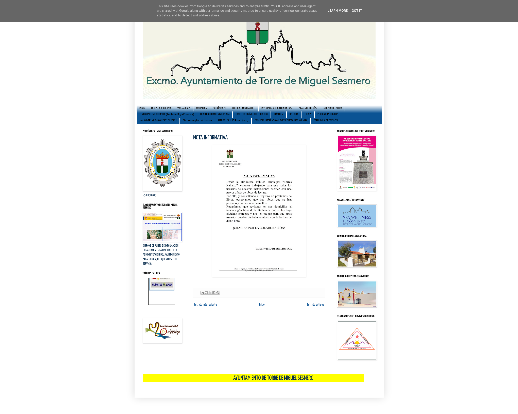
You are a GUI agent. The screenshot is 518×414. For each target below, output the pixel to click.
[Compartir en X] (210, 293)
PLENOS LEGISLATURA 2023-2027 (233, 120)
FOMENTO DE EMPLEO (332, 108)
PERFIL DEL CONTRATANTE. (243, 108)
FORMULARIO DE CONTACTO (326, 120)
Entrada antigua (315, 304)
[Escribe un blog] (206, 293)
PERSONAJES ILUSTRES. (328, 114)
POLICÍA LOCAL (219, 108)
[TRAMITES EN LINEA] (161, 281)
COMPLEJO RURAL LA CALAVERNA (214, 114)
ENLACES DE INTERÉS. (307, 108)
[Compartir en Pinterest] (218, 293)
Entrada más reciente (205, 304)
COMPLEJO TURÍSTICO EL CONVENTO (252, 114)
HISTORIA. (294, 114)
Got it (357, 11)
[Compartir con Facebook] (214, 293)
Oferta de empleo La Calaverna (197, 120)
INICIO (142, 108)
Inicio (262, 304)
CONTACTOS (201, 108)
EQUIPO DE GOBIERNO (161, 108)
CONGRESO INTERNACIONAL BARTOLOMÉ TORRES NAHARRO (281, 120)
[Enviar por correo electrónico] (202, 293)
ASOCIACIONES (183, 108)
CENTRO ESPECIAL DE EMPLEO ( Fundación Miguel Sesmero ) (167, 114)
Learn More (338, 11)
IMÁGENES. (278, 114)
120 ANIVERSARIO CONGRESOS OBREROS (158, 120)
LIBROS (308, 114)
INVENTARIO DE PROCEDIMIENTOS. (276, 108)
